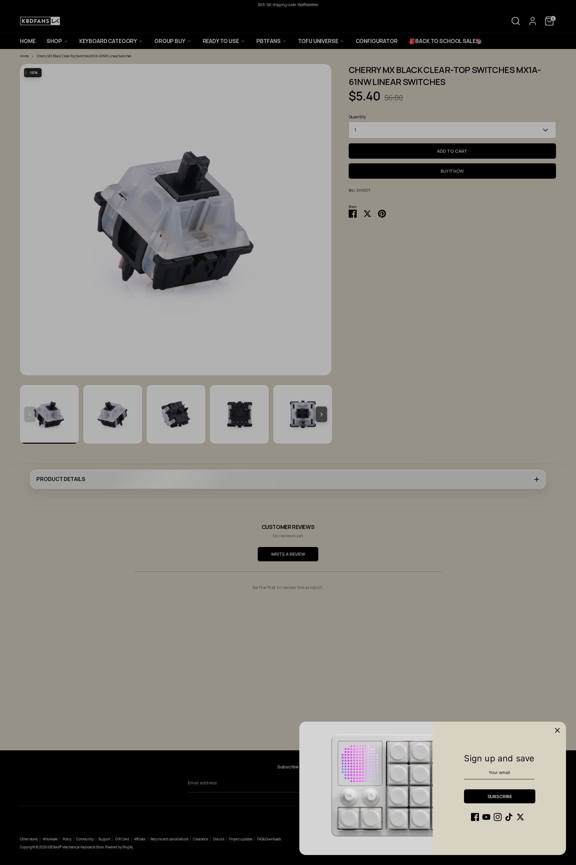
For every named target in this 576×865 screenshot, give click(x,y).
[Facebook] (475, 817)
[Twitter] (520, 817)
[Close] (557, 730)
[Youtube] (486, 817)
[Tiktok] (509, 817)
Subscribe (500, 796)
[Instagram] (498, 817)
